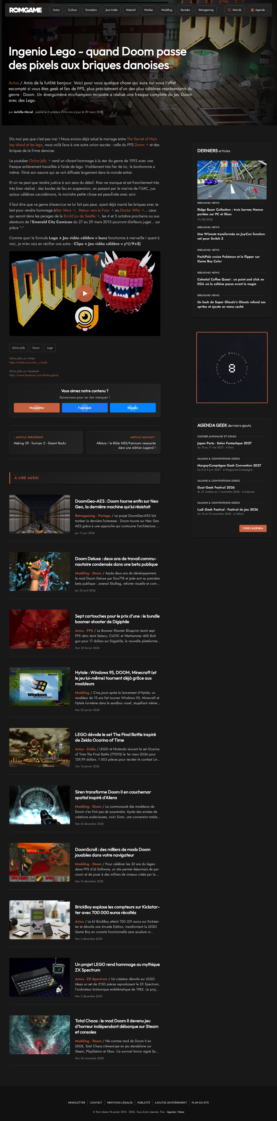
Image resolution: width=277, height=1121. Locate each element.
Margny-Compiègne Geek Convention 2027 (229, 465)
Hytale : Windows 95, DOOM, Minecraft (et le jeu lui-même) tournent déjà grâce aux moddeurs (115, 678)
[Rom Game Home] (25, 10)
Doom (140, 145)
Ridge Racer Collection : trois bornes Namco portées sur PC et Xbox (230, 212)
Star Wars (63, 210)
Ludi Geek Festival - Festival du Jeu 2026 (227, 509)
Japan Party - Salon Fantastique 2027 (224, 443)
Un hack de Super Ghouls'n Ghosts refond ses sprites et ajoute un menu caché (231, 304)
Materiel (131, 10)
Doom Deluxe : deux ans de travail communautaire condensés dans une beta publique (116, 561)
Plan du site (200, 1102)
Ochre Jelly (38, 161)
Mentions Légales (120, 1102)
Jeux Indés (112, 10)
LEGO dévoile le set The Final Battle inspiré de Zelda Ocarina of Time (115, 737)
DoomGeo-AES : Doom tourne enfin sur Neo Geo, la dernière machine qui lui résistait (116, 503)
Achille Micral (23, 112)
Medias (148, 10)
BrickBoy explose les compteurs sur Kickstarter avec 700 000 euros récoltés (117, 909)
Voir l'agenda (253, 528)
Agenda (171, 1112)
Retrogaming (206, 10)
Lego (50, 348)
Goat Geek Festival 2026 (216, 487)
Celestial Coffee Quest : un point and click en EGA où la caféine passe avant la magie (230, 281)
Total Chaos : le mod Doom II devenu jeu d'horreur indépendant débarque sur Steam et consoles (116, 1026)
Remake (185, 10)
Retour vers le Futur (94, 210)
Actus (56, 10)
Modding (166, 10)
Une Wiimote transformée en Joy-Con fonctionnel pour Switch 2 (231, 236)
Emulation (91, 10)
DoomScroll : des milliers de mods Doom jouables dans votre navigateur (112, 852)
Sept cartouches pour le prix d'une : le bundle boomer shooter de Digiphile (117, 618)
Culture (72, 10)
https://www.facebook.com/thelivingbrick (34, 375)
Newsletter (76, 1102)
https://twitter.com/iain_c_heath (28, 362)
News (181, 1112)
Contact (96, 1102)
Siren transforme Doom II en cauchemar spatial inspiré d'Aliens (113, 794)
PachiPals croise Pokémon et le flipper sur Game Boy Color (228, 259)
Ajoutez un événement (171, 1102)
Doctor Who (130, 210)
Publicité (143, 1102)
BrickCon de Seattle (79, 216)
